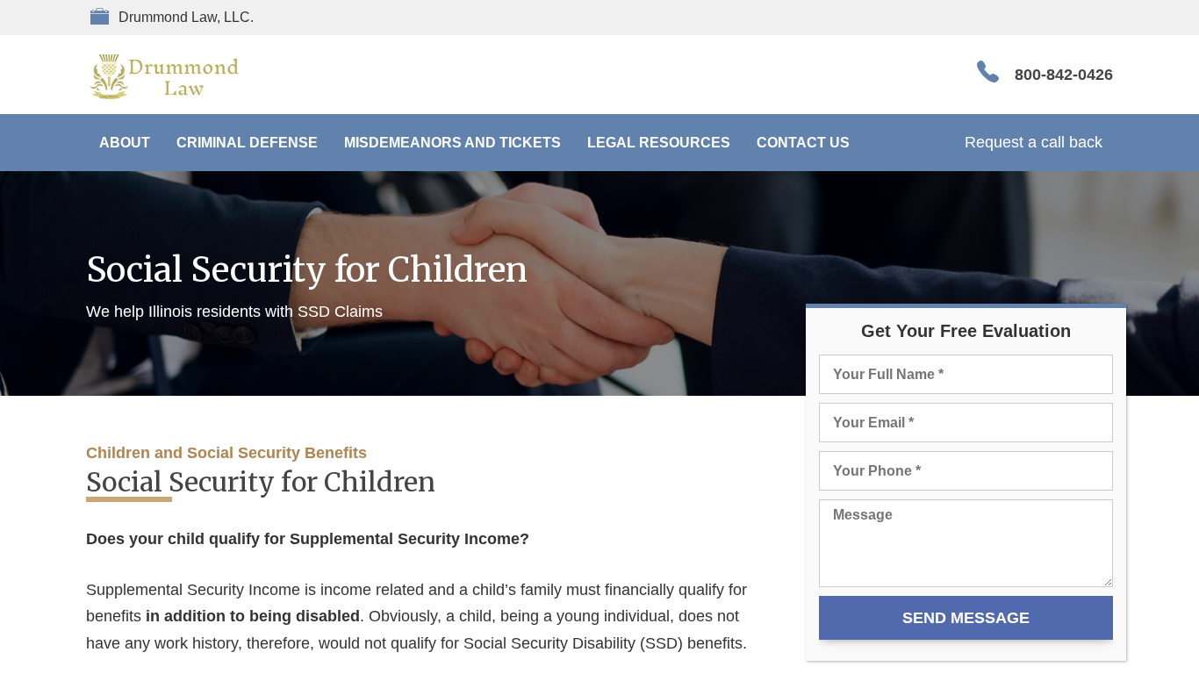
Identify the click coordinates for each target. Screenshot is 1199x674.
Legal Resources (658, 142)
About (124, 142)
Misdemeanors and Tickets (452, 142)
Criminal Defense (247, 142)
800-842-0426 (1064, 74)
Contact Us (803, 142)
